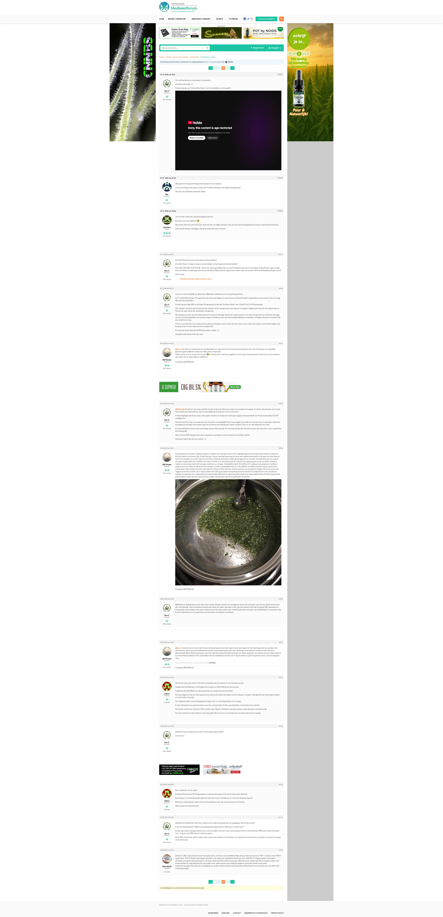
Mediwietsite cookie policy (256, 913)
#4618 (281, 288)
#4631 (281, 343)
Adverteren (213, 913)
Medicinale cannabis (201, 19)
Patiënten (233, 19)
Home (161, 19)
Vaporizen (194, 57)
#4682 (281, 403)
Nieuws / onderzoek (177, 19)
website (266, 19)
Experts (219, 19)
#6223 (281, 677)
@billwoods (180, 409)
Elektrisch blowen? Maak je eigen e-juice (195, 279)
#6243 (281, 784)
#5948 (281, 448)
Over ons (225, 913)
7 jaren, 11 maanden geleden (212, 62)
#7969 (281, 850)
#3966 (280, 211)
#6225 (281, 726)
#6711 (281, 817)
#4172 (281, 254)
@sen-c (178, 349)
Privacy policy (277, 913)
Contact (237, 913)
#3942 (280, 74)
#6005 (281, 599)
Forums (168, 57)
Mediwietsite (177, 3)
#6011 (281, 642)
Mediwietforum (184, 8)
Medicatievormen (181, 57)
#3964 (280, 178)
